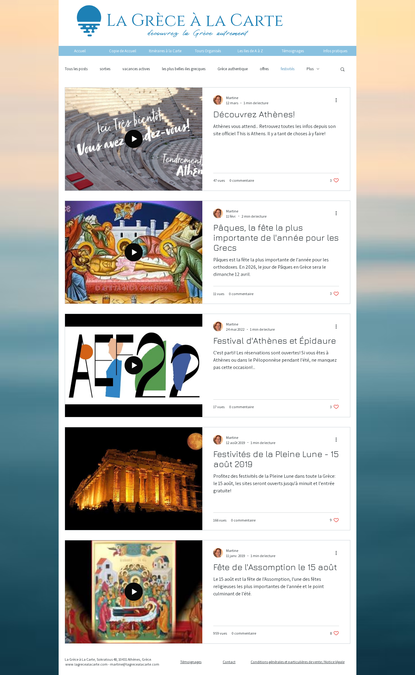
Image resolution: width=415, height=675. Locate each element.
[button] (342, 70)
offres (264, 68)
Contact (229, 662)
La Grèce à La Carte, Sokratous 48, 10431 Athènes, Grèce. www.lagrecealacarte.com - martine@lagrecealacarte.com (112, 662)
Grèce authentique (233, 68)
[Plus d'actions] (338, 100)
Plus (310, 68)
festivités (287, 68)
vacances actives (136, 68)
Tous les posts (76, 68)
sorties (105, 68)
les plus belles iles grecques (183, 68)
